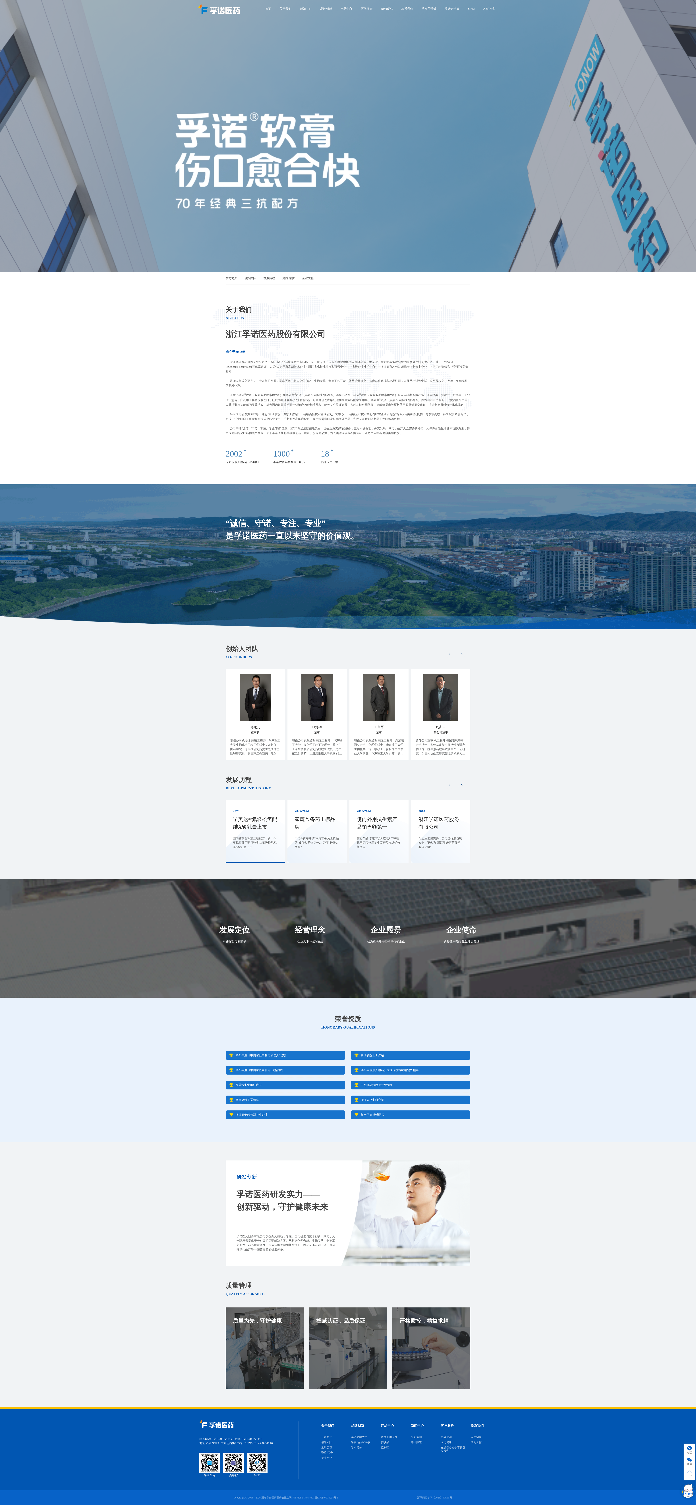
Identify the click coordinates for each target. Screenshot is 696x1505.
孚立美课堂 (429, 8)
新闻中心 (306, 8)
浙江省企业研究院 (372, 1099)
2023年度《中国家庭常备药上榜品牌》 (260, 1070)
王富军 (379, 727)
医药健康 (366, 8)
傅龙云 (255, 727)
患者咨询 (446, 1437)
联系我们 (407, 8)
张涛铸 (317, 727)
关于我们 (285, 8)
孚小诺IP (356, 1447)
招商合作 (476, 1442)
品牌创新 (326, 8)
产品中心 (346, 8)
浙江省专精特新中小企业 (252, 1114)
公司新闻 (416, 1437)
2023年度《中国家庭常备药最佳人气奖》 (262, 1055)
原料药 (385, 1447)
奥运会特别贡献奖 (247, 1099)
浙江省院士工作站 (372, 1055)
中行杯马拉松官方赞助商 (377, 1085)
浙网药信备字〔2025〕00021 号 (434, 1497)
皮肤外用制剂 (389, 1437)
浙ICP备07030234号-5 (326, 1497)
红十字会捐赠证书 (372, 1114)
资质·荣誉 (288, 278)
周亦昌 (441, 727)
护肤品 (385, 1442)
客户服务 (447, 1425)
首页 (268, 8)
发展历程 (269, 278)
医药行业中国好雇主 (249, 1085)
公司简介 (231, 278)
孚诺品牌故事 (359, 1437)
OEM (471, 8)
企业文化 (308, 278)
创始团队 (250, 278)
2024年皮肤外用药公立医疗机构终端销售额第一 (391, 1070)
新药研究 (387, 8)
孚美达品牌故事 (360, 1442)
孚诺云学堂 (452, 8)
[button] (461, 785)
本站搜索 (489, 8)
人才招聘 (476, 1437)
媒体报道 (416, 1442)
